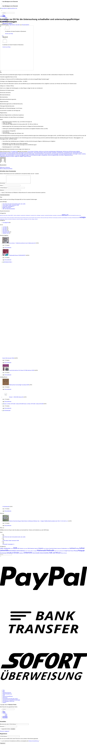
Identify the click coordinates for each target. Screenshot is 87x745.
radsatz (79, 153)
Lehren (77, 548)
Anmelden (13, 728)
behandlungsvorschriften (5, 152)
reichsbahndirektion (10, 155)
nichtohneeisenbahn (39, 153)
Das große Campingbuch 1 (8, 206)
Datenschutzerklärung (7, 696)
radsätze (84, 153)
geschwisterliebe (31, 217)
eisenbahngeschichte (77, 152)
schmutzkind (10, 219)
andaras (6, 215)
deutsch (36, 548)
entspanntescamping (3, 217)
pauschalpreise (47, 153)
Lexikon (31, 550)
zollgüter (21, 156)
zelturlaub (36, 219)
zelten (30, 219)
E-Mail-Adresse (4, 187)
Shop (4, 15)
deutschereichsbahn (38, 152)
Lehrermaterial (20, 550)
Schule (16, 553)
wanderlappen (25, 219)
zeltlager (33, 219)
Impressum (5, 697)
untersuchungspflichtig (53, 155)
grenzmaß (26, 153)
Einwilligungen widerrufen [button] (8, 701)
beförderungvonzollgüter (74, 151)
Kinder (55, 548)
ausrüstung (45, 151)
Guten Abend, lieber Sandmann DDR (11, 205)
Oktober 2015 (6, 233)
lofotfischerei (50, 217)
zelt (28, 219)
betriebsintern (30, 152)
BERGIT (12, 215)
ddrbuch (65, 215)
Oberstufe (62, 550)
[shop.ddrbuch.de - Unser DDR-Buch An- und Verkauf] (8, 8)
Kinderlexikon (64, 548)
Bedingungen (59, 151)
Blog (4, 691)
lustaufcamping (55, 217)
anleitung (40, 151)
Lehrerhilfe (4, 550)
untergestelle (44, 155)
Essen (44, 548)
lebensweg (42, 217)
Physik (68, 550)
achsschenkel (31, 151)
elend (80, 215)
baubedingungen (52, 151)
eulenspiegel (12, 217)
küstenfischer (38, 217)
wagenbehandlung (68, 155)
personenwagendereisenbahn (65, 153)
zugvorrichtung (27, 156)
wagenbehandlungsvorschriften (7, 156)
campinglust (42, 215)
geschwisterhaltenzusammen (24, 217)
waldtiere (21, 219)
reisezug (17, 155)
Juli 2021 (5, 227)
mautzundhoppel (64, 217)
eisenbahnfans (60, 152)
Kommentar (3, 183)
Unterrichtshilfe (35, 553)
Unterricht (28, 553)
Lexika (29, 550)
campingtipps (55, 215)
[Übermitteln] (3, 14)
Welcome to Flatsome (5, 167)
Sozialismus (21, 553)
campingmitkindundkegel (48, 215)
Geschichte (51, 548)
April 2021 (5, 230)
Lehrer (82, 548)
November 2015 (6, 231)
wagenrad (17, 156)
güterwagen (31, 153)
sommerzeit (18, 219)
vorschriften (61, 155)
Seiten (4, 16)
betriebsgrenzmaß (23, 152)
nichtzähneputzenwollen (75, 217)
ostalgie (82, 217)
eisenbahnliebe (3, 153)
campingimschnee (33, 215)
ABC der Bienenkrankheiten (6, 168)
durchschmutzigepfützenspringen (74, 215)
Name (1, 185)
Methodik (50, 550)
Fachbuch (47, 548)
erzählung (8, 217)
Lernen (26, 550)
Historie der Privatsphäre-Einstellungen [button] (11, 699)
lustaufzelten (60, 217)
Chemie (11, 548)
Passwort (2, 726)
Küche (68, 548)
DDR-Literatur (20, 548)
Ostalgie (65, 550)
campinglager (38, 215)
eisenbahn (54, 152)
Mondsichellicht (25, 24)
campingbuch (18, 215)
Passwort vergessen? (4, 731)
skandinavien (14, 219)
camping (15, 215)
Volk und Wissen (55, 553)
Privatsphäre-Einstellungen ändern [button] (10, 698)
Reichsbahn (2, 155)
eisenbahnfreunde (68, 152)
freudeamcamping (16, 217)
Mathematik (41, 550)
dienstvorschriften (47, 152)
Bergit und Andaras (7, 207)
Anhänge (36, 151)
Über (6, 17)
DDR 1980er (25, 548)
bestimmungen (15, 152)
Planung (76, 550)
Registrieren (3, 743)
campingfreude (23, 215)
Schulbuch (10, 553)
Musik (55, 550)
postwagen (75, 153)
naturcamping (69, 217)
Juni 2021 (5, 228)
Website (2, 190)
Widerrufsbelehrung (7, 693)
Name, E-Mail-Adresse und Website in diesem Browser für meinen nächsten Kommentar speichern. (24, 192)
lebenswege (46, 217)
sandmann (6, 219)
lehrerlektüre (12, 550)
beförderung (65, 151)
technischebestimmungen (35, 155)
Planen (72, 550)
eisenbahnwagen (20, 153)
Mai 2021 (5, 229)
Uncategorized (2, 16)
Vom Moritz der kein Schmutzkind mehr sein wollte (14, 203)
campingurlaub (59, 215)
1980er (2, 548)
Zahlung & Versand (7, 692)
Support (4, 702)
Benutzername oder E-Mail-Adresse (8, 724)
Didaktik (40, 548)
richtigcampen (2, 219)
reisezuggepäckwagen (24, 155)
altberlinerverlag (2, 215)
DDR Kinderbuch (30, 548)
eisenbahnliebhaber (11, 153)
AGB (4, 695)
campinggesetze (27, 215)
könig (35, 217)
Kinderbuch (59, 548)
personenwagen (55, 153)
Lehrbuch (73, 548)
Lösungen (35, 550)
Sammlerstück (3, 553)
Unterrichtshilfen (44, 553)
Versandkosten (8, 247)
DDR (15, 548)
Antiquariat (7, 548)
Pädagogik (81, 550)
